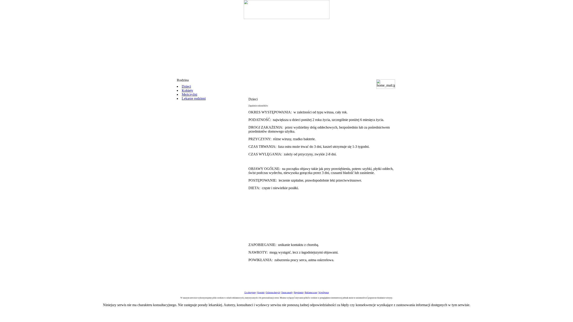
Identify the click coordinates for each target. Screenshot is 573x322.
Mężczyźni (189, 94)
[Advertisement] (286, 47)
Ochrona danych (273, 292)
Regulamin (299, 292)
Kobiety (187, 90)
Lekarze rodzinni (194, 98)
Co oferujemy (250, 292)
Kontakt (261, 292)
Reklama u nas (311, 292)
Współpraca (324, 292)
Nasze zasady (287, 292)
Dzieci (186, 86)
